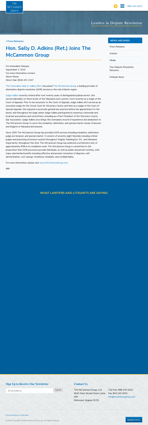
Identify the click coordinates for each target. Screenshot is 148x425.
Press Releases (117, 46)
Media (113, 60)
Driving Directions (13, 415)
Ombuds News (117, 77)
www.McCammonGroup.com (54, 162)
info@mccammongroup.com (121, 396)
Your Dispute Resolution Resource (122, 69)
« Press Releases (15, 41)
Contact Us (81, 384)
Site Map (25, 415)
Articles (113, 53)
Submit (58, 390)
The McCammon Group (64, 86)
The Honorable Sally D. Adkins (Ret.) (24, 86)
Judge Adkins (12, 95)
